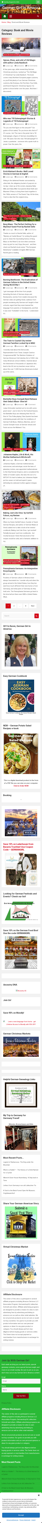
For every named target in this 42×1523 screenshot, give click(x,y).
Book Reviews (25, 55)
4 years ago (9, 460)
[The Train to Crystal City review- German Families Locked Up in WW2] (21, 328)
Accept (21, 1515)
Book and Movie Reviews (11, 55)
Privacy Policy (6, 1403)
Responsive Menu (38, 2)
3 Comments (31, 230)
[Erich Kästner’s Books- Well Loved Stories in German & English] (21, 159)
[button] (39, 1495)
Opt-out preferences (12, 1520)
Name (4, 1386)
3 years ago (9, 230)
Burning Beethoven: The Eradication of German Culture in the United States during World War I (20, 282)
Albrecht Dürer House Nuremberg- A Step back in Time (21, 1479)
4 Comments (31, 574)
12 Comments (32, 288)
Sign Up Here (21, 1396)
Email (3, 1377)
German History (26, 216)
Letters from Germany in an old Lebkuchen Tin (19, 1185)
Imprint (33, 1520)
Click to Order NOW (21, 786)
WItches (28, 449)
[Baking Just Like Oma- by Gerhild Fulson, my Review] (21, 500)
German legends (21, 113)
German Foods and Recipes (12, 507)
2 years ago (9, 66)
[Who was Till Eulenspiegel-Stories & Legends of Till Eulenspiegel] (21, 106)
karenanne (20, 66)
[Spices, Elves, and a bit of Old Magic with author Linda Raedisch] (21, 47)
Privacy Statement (24, 1520)
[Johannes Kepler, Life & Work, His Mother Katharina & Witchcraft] (21, 442)
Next (32, 606)
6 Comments (31, 346)
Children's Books (9, 113)
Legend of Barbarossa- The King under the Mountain (20, 1467)
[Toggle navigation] (11, 16)
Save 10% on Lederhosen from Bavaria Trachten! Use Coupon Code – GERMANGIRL (18, 847)
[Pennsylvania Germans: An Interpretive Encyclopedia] (21, 556)
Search (36, 616)
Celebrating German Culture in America (16, 393)
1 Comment (31, 404)
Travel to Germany (10, 219)
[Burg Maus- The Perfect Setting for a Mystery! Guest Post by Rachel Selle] (21, 211)
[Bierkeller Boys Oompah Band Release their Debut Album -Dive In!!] (21, 386)
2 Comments (31, 460)
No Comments (32, 66)
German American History (29, 274)
